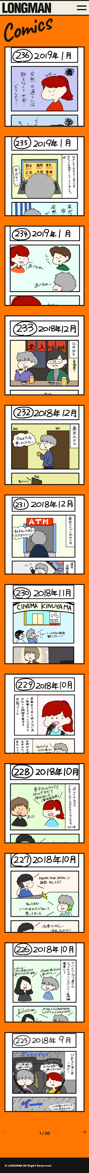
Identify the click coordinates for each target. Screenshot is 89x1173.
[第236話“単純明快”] (45, 87)
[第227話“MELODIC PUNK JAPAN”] (45, 893)
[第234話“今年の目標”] (45, 266)
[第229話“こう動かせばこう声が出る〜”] (45, 714)
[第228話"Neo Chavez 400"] (45, 803)
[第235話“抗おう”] (45, 176)
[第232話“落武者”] (45, 445)
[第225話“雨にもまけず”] (45, 1072)
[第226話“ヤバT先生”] (45, 982)
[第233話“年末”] (45, 355)
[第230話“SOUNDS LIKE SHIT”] (45, 624)
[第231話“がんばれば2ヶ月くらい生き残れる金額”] (45, 535)
